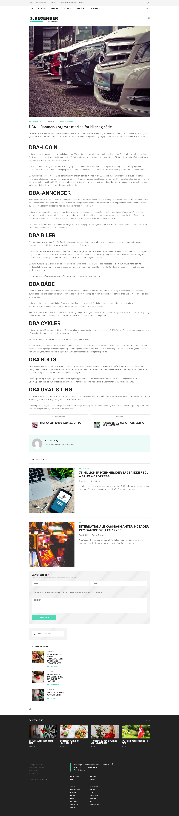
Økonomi (54, 9)
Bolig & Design (75, 776)
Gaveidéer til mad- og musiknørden (69, 742)
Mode (91, 792)
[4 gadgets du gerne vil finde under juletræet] (105, 731)
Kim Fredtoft (95, 481)
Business (95, 9)
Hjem (31, 9)
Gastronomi (54, 684)
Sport (92, 801)
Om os (31, 2)
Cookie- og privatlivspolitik (67, 2)
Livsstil (81, 9)
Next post (119, 417)
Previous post (60, 417)
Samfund (42, 9)
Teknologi (67, 9)
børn (72, 780)
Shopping (73, 801)
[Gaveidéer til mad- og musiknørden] (74, 731)
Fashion (92, 780)
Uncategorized (95, 804)
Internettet (37, 121)
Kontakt (81, 2)
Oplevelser (94, 795)
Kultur (92, 789)
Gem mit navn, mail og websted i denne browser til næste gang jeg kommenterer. (68, 592)
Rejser (72, 798)
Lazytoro (44, 779)
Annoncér (53, 2)
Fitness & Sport (76, 783)
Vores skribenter (41, 2)
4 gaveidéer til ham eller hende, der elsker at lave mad (55, 678)
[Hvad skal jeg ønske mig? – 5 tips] (136, 731)
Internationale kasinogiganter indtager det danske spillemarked (114, 528)
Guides (72, 786)
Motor (72, 795)
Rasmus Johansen (66, 121)
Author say (51, 440)
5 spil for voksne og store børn (55, 694)
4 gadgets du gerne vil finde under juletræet (104, 742)
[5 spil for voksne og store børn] (43, 731)
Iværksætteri (75, 789)
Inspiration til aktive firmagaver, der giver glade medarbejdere (55, 658)
